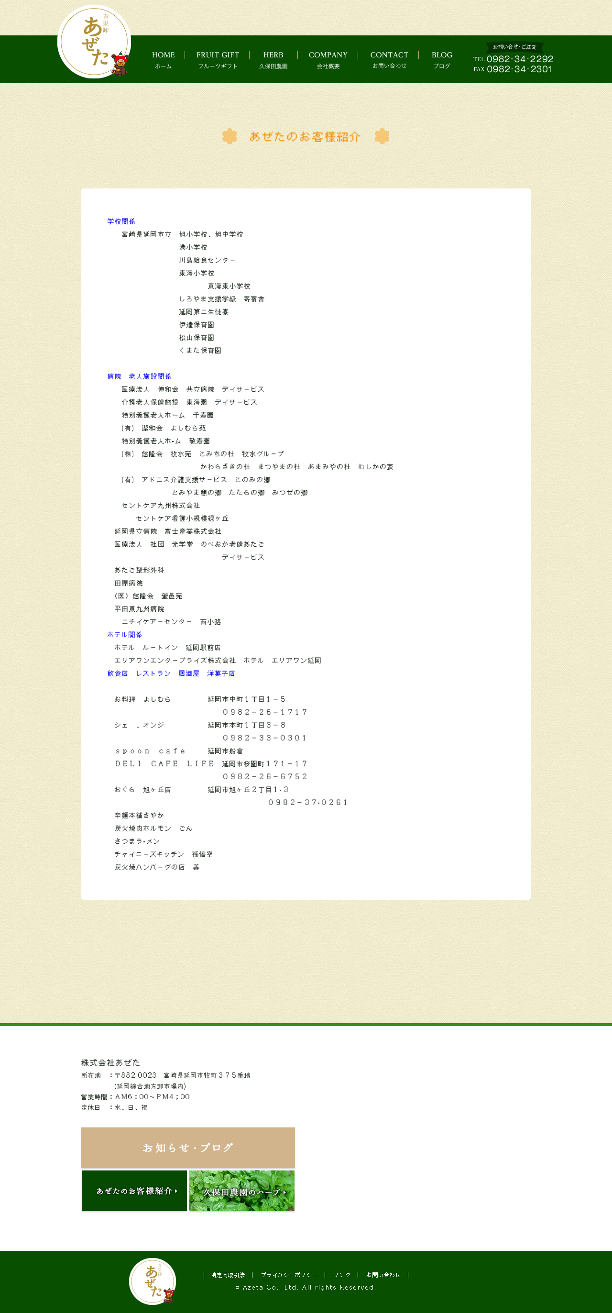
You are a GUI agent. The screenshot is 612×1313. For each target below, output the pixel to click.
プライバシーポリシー (289, 1275)
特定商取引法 (228, 1275)
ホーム (165, 59)
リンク (342, 1275)
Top (577, 1283)
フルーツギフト (221, 59)
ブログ (451, 59)
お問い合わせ (399, 59)
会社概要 (337, 59)
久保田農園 (280, 59)
